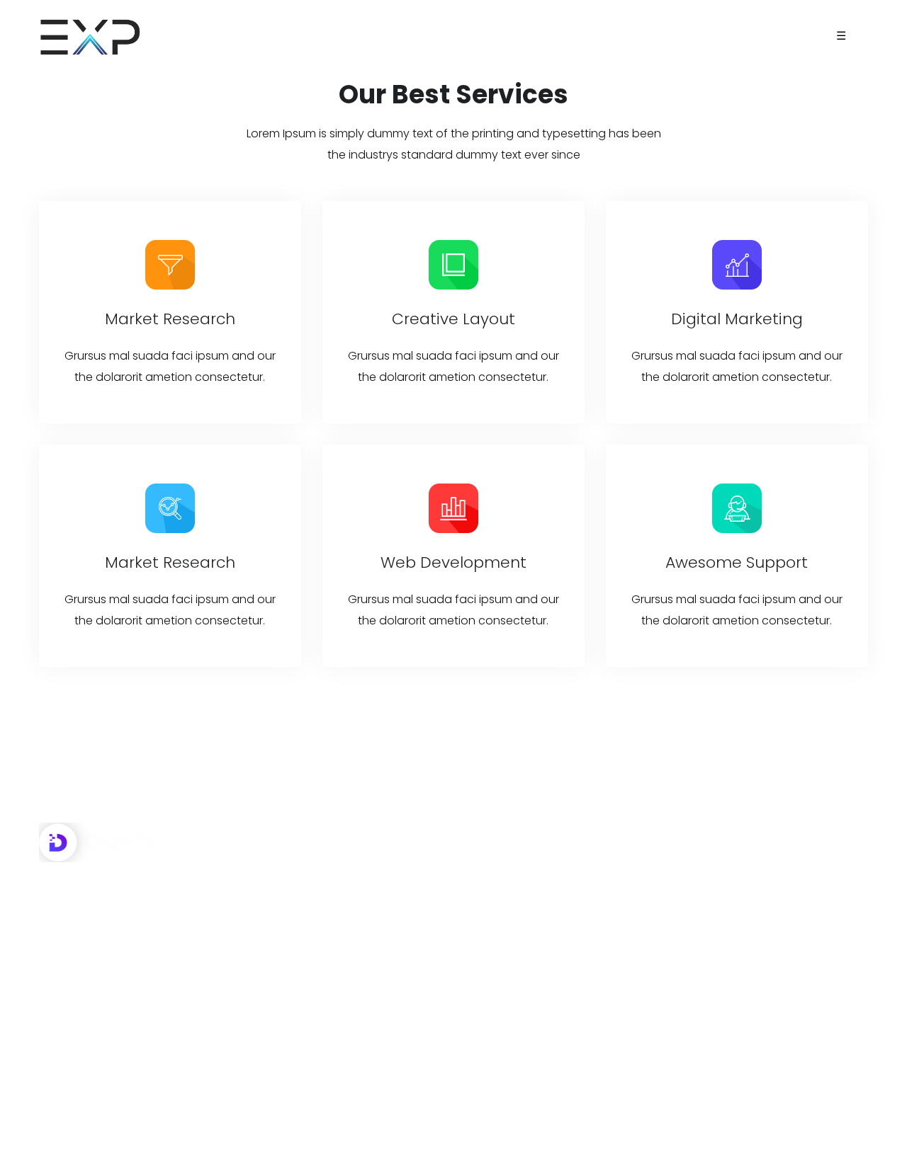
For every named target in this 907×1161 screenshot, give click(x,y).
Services (500, 905)
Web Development (453, 562)
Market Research (170, 319)
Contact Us (509, 971)
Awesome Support (736, 562)
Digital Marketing (737, 319)
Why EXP (500, 872)
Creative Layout (453, 319)
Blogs (492, 938)
